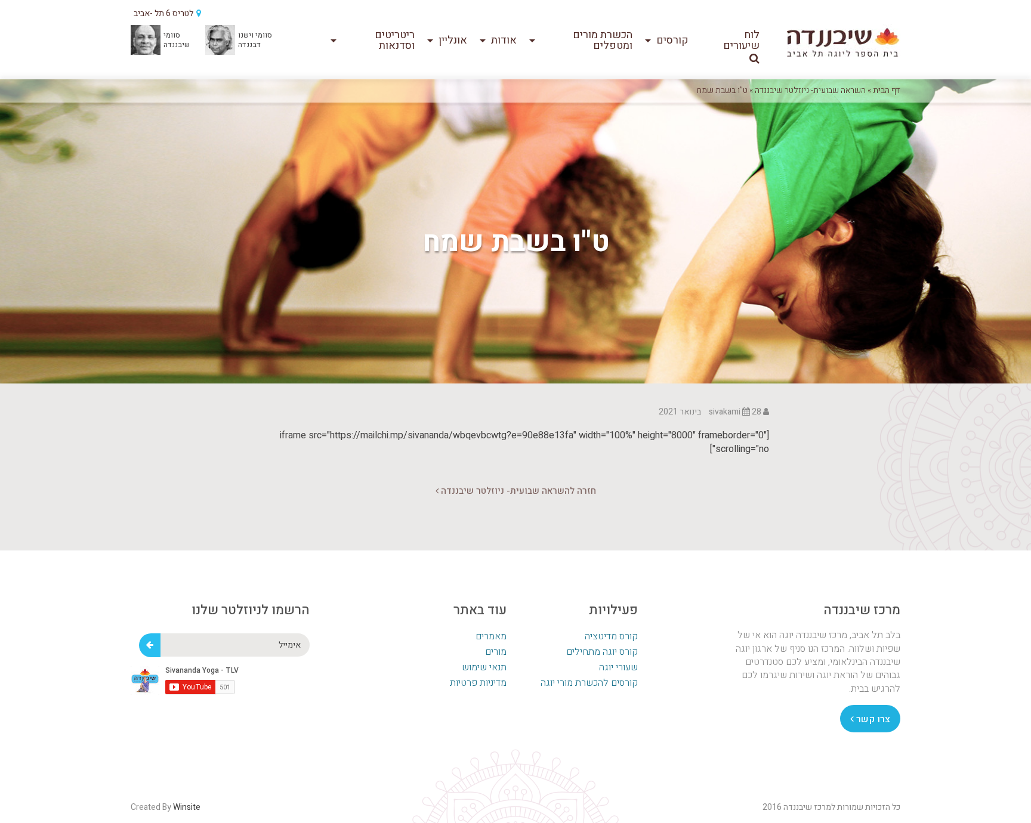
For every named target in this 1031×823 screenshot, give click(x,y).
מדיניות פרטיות (478, 683)
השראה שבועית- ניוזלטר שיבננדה (810, 90)
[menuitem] (733, 40)
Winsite (186, 807)
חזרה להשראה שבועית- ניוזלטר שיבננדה (517, 490)
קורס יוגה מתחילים (602, 652)
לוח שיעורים (741, 40)
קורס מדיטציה (611, 636)
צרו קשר (872, 719)
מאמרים (491, 636)
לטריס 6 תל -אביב (164, 13)
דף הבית (886, 90)
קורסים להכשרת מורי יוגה (589, 683)
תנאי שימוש (484, 667)
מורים (496, 652)
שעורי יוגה (618, 667)
